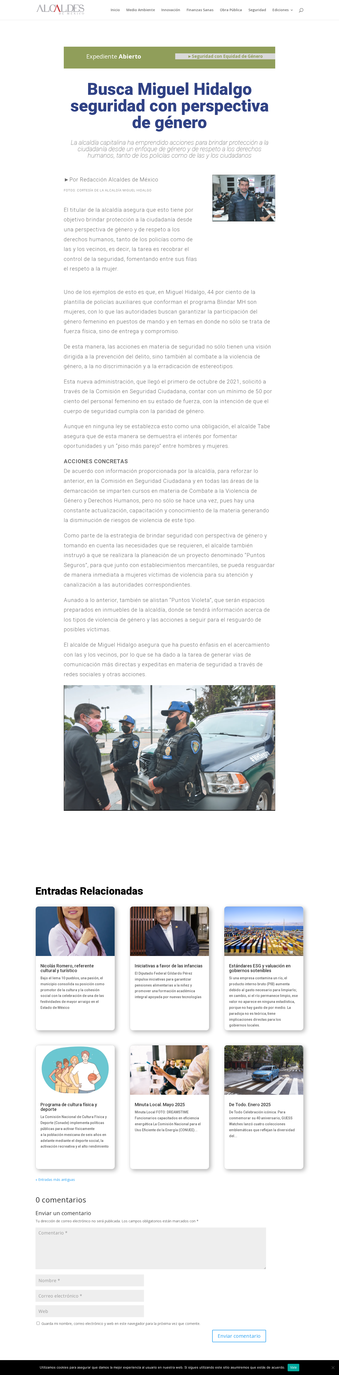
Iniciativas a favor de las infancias (169, 965)
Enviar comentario (239, 1336)
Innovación (170, 10)
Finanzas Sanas (200, 10)
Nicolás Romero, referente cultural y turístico (67, 968)
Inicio (115, 10)
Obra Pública (231, 10)
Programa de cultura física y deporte (68, 1107)
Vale (293, 1367)
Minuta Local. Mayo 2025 (160, 1104)
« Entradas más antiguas (55, 1179)
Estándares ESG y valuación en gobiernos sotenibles (260, 968)
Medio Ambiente (140, 10)
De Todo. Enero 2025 (250, 1104)
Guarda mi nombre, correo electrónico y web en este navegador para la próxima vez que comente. (120, 1323)
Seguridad (257, 10)
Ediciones (280, 10)
